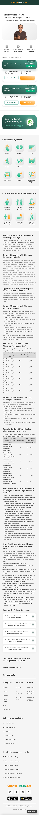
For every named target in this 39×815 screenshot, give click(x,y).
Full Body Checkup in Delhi (10, 765)
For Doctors (19, 687)
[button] (36, 7)
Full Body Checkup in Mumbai (11, 777)
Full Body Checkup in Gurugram (12, 761)
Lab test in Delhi (7, 731)
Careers (5, 695)
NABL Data (30, 687)
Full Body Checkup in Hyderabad (12, 773)
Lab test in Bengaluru (9, 723)
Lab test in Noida (8, 735)
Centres (5, 691)
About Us (5, 687)
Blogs (4, 705)
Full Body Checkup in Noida (10, 769)
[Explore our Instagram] (10, 792)
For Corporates (19, 692)
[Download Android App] (26, 799)
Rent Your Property (18, 698)
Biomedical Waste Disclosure (30, 699)
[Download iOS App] (13, 799)
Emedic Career (5, 700)
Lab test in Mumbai (8, 743)
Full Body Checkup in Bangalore (12, 757)
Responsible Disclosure (30, 692)
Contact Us (6, 709)
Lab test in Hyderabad (9, 739)
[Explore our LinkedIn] (22, 792)
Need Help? (31, 811)
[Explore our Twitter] (28, 792)
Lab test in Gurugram (9, 727)
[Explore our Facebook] (16, 792)
